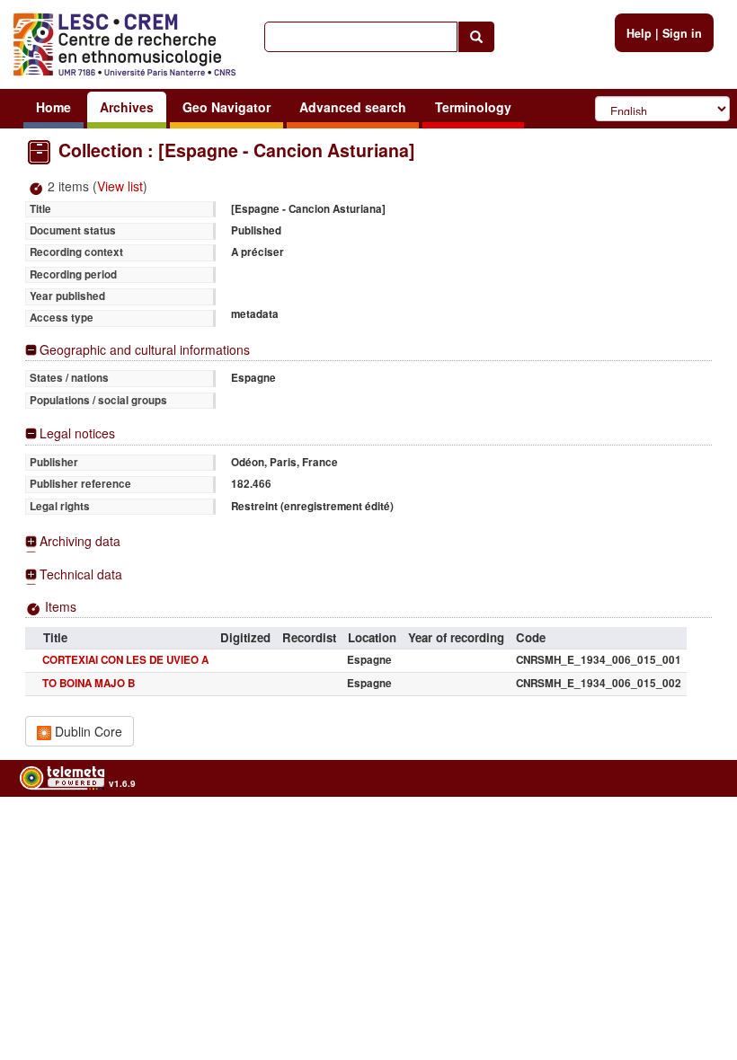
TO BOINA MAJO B (88, 683)
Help (639, 33)
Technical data (81, 574)
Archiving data (80, 541)
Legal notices (77, 433)
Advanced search (352, 107)
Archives (127, 107)
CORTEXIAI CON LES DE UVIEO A (125, 659)
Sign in (682, 33)
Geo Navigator (226, 107)
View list (120, 186)
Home (53, 107)
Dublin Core (86, 731)
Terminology (473, 107)
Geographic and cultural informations (145, 349)
